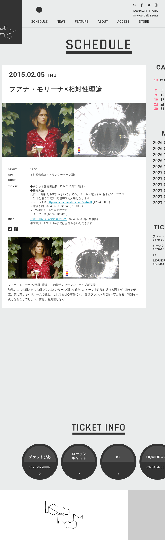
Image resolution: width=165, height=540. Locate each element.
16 (156, 99)
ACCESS (123, 21)
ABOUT (103, 21)
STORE (144, 21)
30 (156, 109)
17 (162, 99)
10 (162, 95)
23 (156, 104)
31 (162, 109)
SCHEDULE (39, 21)
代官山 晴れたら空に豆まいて (48, 219)
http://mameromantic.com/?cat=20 (70, 202)
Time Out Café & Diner (145, 15)
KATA (155, 10)
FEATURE (81, 21)
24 (162, 104)
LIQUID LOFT (140, 10)
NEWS (61, 21)
